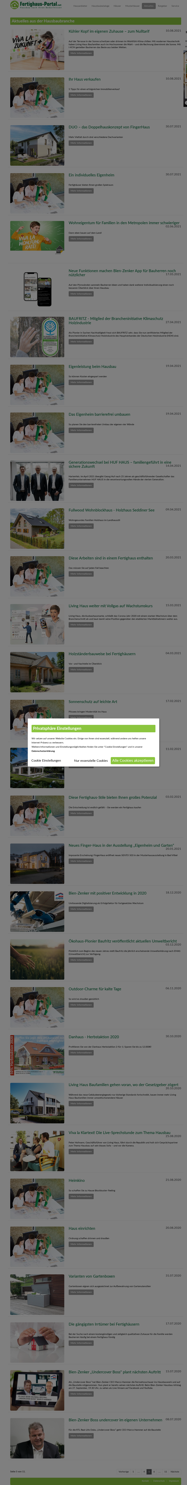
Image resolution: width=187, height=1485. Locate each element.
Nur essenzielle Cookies (91, 760)
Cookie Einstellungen (46, 760)
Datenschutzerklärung (43, 751)
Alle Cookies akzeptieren (133, 760)
